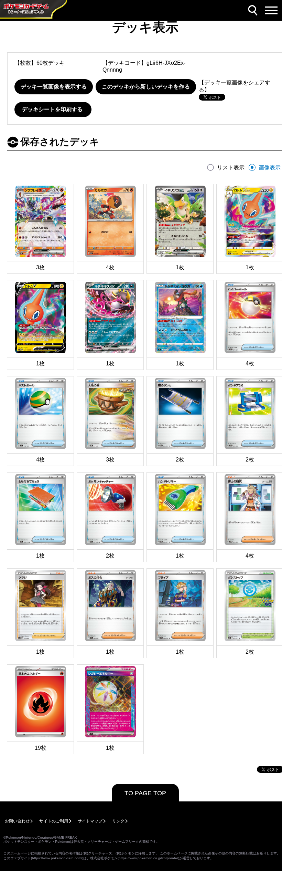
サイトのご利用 (53, 821)
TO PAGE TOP (145, 793)
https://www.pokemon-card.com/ (57, 858)
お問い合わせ (17, 821)
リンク (118, 821)
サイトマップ (90, 821)
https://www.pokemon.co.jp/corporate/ (148, 858)
